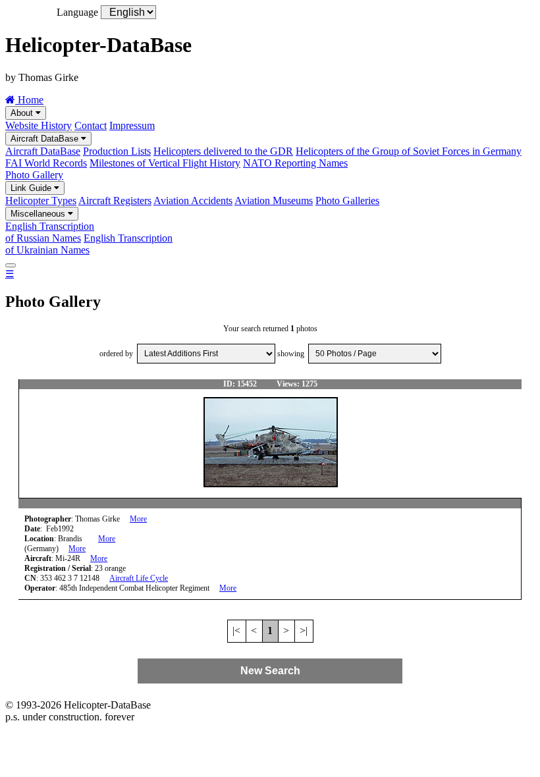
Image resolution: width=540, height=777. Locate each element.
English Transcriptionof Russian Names (49, 232)
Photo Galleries (347, 200)
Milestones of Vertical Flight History (165, 163)
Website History (38, 125)
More (138, 518)
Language (77, 12)
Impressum (132, 125)
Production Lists (117, 151)
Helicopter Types (40, 200)
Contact (90, 125)
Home (29, 99)
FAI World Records (46, 163)
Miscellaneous (39, 214)
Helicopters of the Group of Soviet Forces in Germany (409, 151)
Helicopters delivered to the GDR (223, 151)
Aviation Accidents (192, 200)
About (23, 113)
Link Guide (32, 188)
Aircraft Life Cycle (138, 578)
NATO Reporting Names (295, 163)
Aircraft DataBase (46, 139)
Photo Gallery (34, 174)
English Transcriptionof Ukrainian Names (89, 243)
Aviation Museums (273, 200)
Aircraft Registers (114, 200)
